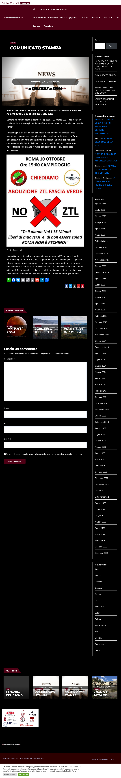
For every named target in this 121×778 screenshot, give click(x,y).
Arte (97, 569)
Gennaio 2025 (101, 322)
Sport (97, 650)
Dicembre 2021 (101, 553)
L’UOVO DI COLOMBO (20, 291)
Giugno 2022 (100, 516)
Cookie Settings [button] (9, 774)
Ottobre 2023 (100, 416)
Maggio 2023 (100, 447)
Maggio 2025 (100, 297)
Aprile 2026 (100, 229)
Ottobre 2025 (100, 266)
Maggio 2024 (100, 372)
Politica (95, 18)
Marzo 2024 (100, 385)
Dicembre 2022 (101, 478)
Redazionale (100, 625)
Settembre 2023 (102, 422)
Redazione (49, 26)
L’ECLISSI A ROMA (14, 331)
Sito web (7, 439)
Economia (99, 607)
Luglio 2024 (100, 360)
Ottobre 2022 (100, 491)
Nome (7, 408)
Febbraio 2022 (101, 541)
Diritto (97, 600)
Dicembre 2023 (101, 403)
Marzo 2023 (100, 459)
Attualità (84, 18)
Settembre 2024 (102, 347)
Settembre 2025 (102, 272)
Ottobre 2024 (100, 341)
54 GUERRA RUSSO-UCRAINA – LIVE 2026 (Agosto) (55, 18)
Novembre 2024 (102, 335)
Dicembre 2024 (101, 329)
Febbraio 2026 (101, 241)
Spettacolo (99, 644)
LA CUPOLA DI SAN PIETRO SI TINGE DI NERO (105, 169)
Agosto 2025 (100, 279)
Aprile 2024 (100, 378)
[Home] (34, 9)
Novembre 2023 (102, 410)
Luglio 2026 (100, 210)
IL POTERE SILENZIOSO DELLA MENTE (104, 142)
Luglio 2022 (100, 509)
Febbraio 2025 (101, 316)
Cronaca (36, 26)
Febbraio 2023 (101, 466)
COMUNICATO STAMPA (35, 48)
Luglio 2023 (100, 435)
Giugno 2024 (100, 366)
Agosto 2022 (100, 503)
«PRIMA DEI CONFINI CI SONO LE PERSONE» (104, 101)
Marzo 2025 (100, 310)
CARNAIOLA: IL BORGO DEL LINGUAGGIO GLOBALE (45, 333)
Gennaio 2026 (101, 247)
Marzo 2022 (100, 534)
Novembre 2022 (102, 484)
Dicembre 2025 (101, 254)
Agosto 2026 (100, 204)
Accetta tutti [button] (23, 774)
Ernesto (98, 120)
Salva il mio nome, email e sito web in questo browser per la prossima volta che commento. (44, 454)
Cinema (98, 582)
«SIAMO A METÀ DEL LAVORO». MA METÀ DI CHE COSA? (105, 90)
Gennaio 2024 (101, 397)
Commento (9, 359)
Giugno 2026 (100, 216)
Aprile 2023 (100, 453)
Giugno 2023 (100, 441)
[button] (118, 18)
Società (107, 18)
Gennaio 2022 (101, 547)
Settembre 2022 (102, 497)
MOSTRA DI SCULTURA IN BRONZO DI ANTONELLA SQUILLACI (106, 157)
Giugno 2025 (100, 291)
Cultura (98, 594)
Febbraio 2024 (101, 391)
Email (7, 424)
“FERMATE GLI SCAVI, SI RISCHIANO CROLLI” (58, 291)
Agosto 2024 (100, 353)
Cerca (97, 40)
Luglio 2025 (100, 285)
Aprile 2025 (100, 304)
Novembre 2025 (102, 260)
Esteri (97, 613)
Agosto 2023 (100, 428)
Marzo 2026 (100, 235)
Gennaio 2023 (101, 472)
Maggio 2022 (100, 522)
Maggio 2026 (100, 222)
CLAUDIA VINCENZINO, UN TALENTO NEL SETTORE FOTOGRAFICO (104, 126)
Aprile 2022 (100, 528)
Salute (98, 632)
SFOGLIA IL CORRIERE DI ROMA (53, 9)
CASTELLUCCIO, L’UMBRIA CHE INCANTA (73, 332)
